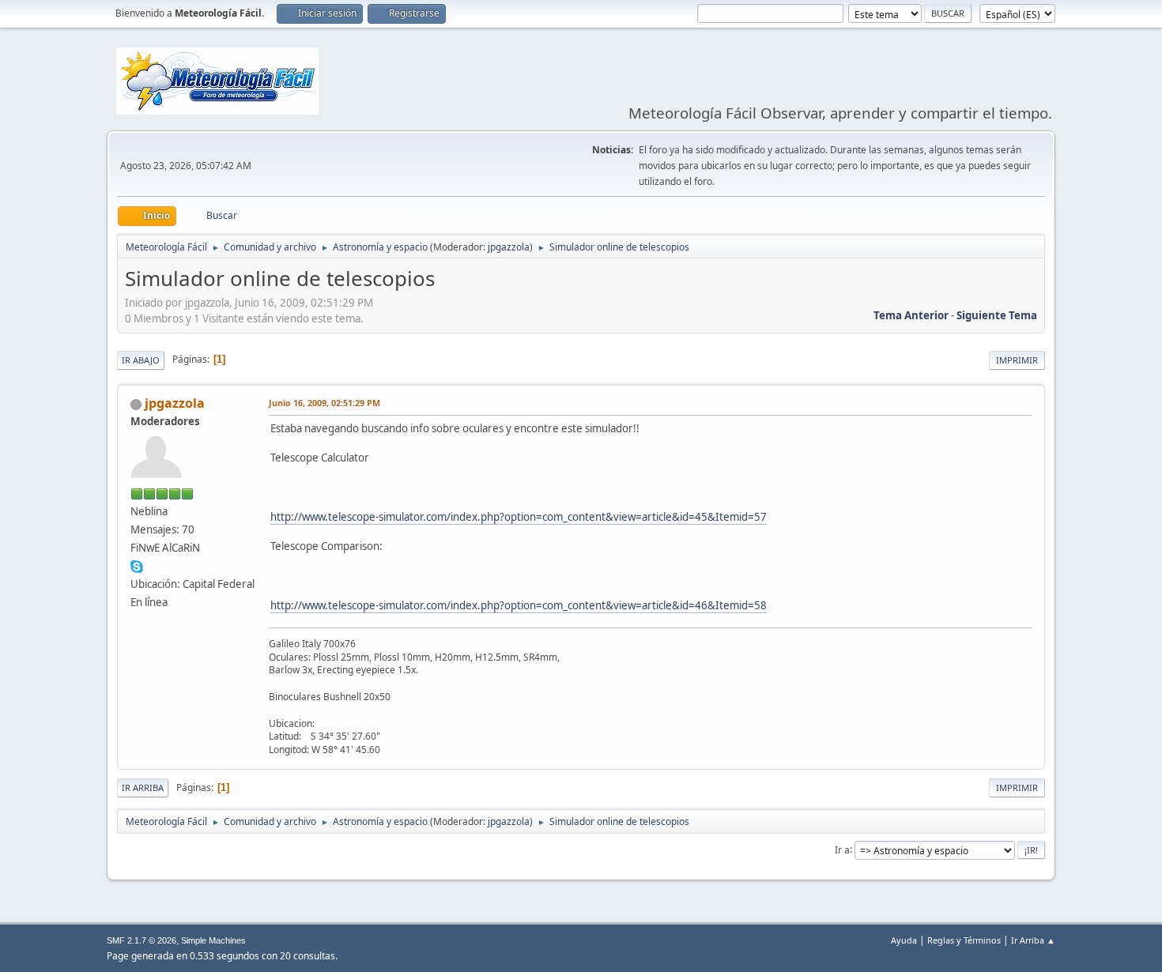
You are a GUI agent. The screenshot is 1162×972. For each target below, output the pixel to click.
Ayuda (904, 940)
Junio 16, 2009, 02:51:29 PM (324, 403)
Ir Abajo (141, 360)
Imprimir (1017, 360)
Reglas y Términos (964, 940)
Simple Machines (213, 940)
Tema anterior (911, 315)
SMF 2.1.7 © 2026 (141, 940)
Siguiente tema (996, 315)
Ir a (842, 849)
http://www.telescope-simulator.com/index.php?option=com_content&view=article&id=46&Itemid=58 (518, 605)
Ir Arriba (143, 787)
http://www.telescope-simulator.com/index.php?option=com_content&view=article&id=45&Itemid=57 (518, 517)
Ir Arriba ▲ (1033, 940)
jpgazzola (509, 247)
